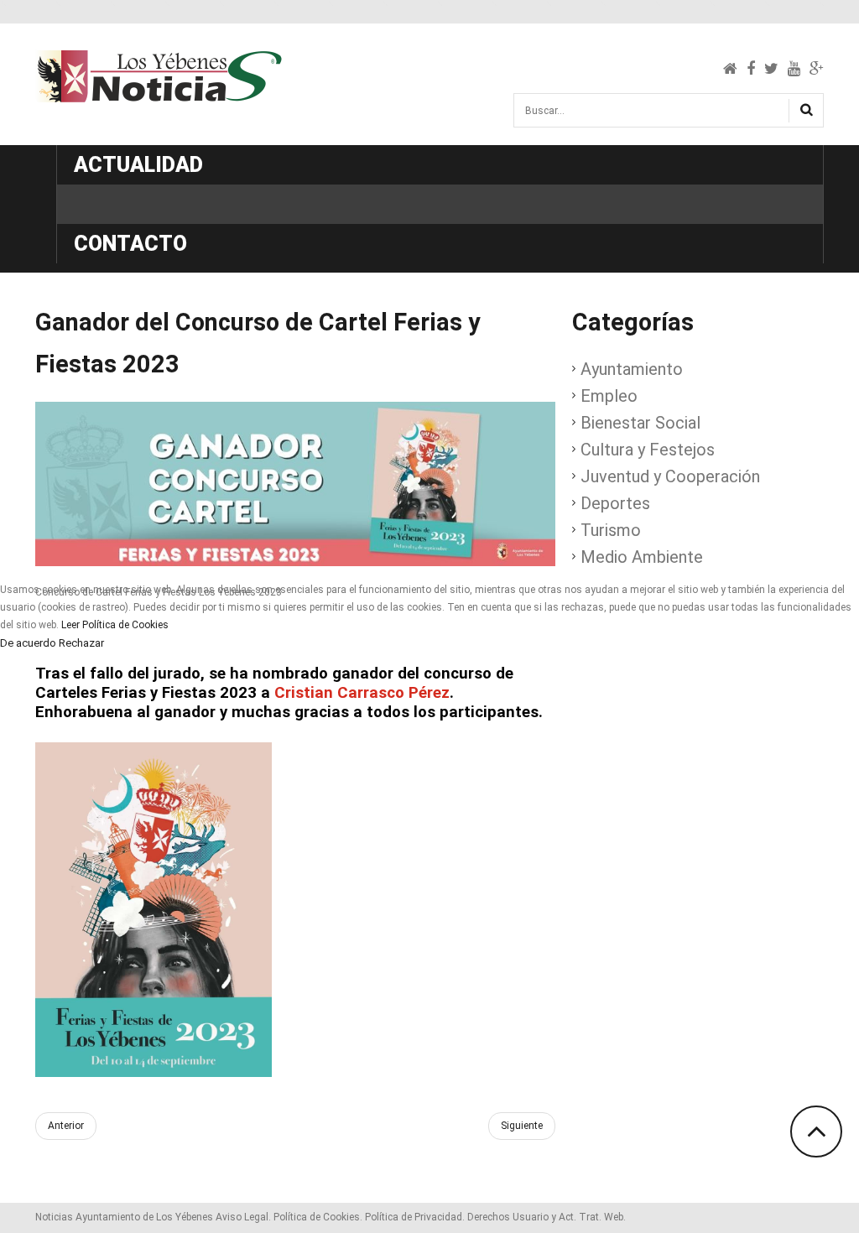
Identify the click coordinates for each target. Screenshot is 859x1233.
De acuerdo (28, 643)
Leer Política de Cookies (115, 625)
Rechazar (81, 643)
